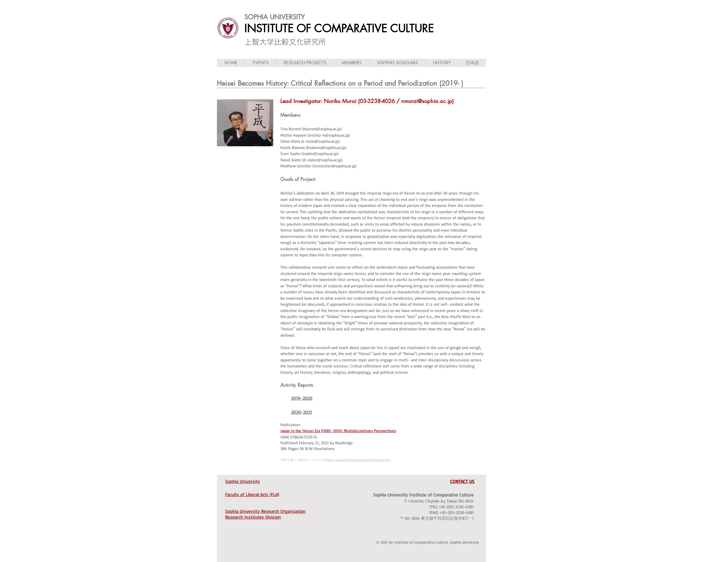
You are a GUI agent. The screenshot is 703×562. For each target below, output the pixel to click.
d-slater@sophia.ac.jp (322, 159)
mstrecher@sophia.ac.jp (334, 165)
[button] (260, 63)
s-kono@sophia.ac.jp (320, 141)
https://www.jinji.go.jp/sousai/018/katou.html (357, 460)
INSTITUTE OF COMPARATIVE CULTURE (339, 28)
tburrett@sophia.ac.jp (322, 128)
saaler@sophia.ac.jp (320, 153)
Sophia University (242, 481)
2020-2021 (301, 412)
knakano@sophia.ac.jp (326, 147)
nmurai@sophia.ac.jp (426, 101)
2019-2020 (302, 398)
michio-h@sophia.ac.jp (329, 135)
